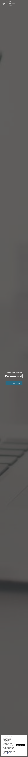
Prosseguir (20, 745)
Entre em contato (14, 383)
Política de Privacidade (6, 753)
